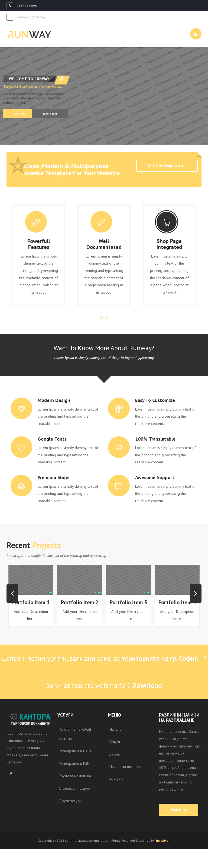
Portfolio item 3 (128, 602)
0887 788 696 (26, 6)
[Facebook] (10, 773)
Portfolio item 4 (177, 602)
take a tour (50, 113)
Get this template (165, 165)
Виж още (178, 809)
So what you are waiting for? (104, 685)
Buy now (19, 113)
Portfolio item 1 (31, 602)
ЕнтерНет (162, 840)
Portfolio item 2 (79, 602)
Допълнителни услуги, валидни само (99, 658)
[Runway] (29, 34)
